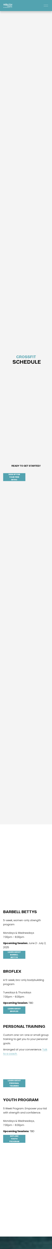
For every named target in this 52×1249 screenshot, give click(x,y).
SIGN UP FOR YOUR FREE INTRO (14, 477)
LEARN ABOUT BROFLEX (14, 1010)
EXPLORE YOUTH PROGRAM (14, 1139)
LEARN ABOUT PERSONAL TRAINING (14, 1083)
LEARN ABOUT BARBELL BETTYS (14, 955)
